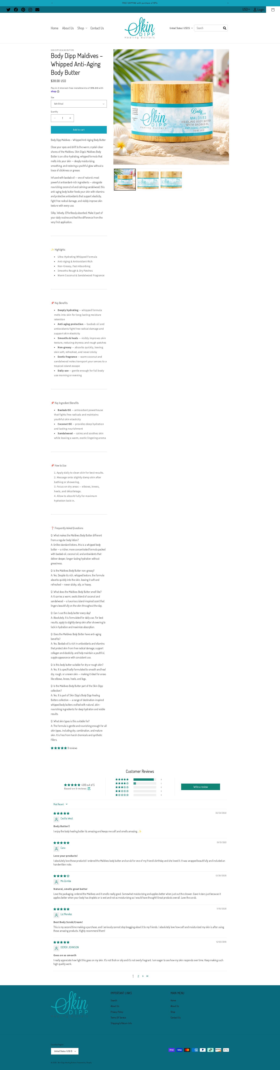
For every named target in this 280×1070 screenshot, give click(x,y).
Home (173, 1000)
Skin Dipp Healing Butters (67, 1062)
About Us (115, 1006)
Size (52, 97)
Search (114, 1000)
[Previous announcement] (52, 3)
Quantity (54, 111)
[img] (61, 813)
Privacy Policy (117, 1011)
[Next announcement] (228, 3)
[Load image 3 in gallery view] (171, 179)
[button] (272, 9)
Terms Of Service (118, 1017)
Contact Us (176, 1017)
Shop (173, 1011)
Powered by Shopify (84, 1062)
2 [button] (138, 976)
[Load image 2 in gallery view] (148, 179)
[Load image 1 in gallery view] (125, 179)
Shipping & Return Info (121, 1023)
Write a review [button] (200, 786)
